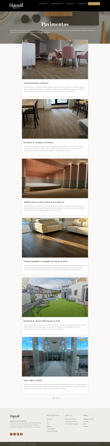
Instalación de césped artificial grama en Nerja (42, 321)
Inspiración (82, 3)
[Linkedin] (21, 434)
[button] (94, 3)
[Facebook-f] (11, 434)
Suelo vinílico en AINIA (33, 380)
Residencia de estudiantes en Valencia (38, 143)
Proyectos (70, 3)
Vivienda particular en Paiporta (36, 83)
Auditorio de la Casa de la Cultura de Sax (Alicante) (44, 202)
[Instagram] (14, 434)
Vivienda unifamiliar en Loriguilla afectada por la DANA (46, 261)
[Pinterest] (18, 434)
